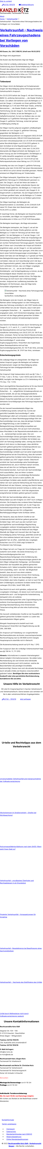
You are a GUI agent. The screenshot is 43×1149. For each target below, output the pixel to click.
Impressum (10, 1129)
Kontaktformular (8, 1120)
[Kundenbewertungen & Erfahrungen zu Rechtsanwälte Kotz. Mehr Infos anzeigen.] (5, 1115)
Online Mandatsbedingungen (17, 1139)
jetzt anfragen (25, 699)
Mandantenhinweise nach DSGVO (19, 1134)
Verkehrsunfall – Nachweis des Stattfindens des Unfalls (21, 982)
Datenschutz (11, 1132)
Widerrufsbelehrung (13, 1137)
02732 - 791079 (10, 699)
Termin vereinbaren (9, 1124)
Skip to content (6, 1)
